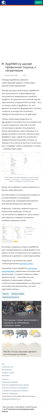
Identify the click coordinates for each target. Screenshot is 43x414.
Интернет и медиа (18, 294)
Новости (5, 294)
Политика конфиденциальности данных (15, 385)
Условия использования (10, 382)
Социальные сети (8, 367)
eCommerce (6, 375)
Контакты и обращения (10, 393)
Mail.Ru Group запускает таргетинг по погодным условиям (20, 353)
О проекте (5, 379)
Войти (38, 2)
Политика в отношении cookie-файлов (15, 388)
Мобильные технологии (11, 297)
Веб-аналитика (7, 370)
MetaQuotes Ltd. (15, 399)
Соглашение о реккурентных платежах (15, 391)
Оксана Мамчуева (11, 75)
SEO (3, 364)
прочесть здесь (26, 263)
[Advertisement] (21, 11)
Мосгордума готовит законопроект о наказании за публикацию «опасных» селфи (21, 322)
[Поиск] (32, 3)
